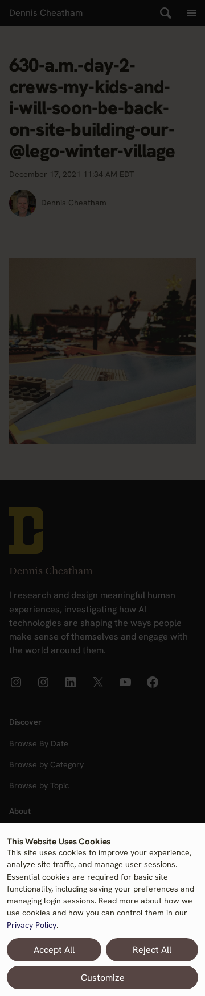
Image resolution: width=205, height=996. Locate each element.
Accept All (54, 950)
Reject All (152, 950)
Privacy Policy (31, 925)
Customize (103, 978)
